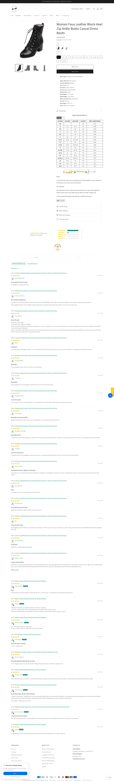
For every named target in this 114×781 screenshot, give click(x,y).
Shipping (59, 39)
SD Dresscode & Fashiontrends (32, 780)
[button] (18, 15)
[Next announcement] (102, 1)
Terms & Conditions (16, 760)
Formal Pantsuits (46, 752)
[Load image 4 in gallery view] (27, 68)
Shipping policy (77, 780)
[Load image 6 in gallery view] (44, 68)
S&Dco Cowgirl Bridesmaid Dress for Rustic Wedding (30, 581)
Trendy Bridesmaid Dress (48, 758)
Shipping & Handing (16, 755)
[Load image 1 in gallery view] (19, 68)
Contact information (86, 780)
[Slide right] (50, 68)
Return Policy (14, 758)
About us (13, 749)
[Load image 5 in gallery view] (36, 68)
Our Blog (13, 752)
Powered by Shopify (44, 780)
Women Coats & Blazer (48, 749)
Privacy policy (60, 780)
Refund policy (53, 780)
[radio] (58, 48)
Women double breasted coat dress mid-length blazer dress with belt (35, 685)
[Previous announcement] (12, 1)
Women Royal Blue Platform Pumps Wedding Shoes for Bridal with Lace (36, 652)
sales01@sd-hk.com (79, 758)
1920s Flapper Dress (47, 763)
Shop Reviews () (33, 263)
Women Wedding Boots (48, 760)
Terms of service (68, 780)
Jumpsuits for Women (48, 755)
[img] (38, 233)
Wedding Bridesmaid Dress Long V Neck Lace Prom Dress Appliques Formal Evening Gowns (42, 707)
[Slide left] (13, 68)
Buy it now (75, 71)
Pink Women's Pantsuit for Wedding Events (28, 634)
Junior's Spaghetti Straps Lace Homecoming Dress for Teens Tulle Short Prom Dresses (41, 273)
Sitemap (44, 766)
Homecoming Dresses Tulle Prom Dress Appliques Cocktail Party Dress (36, 291)
